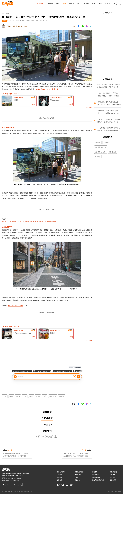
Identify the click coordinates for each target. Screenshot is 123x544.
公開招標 (112, 474)
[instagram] (71, 485)
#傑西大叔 (52, 396)
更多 (106, 3)
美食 (70, 3)
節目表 (76, 477)
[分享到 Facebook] (78, 26)
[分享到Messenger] (86, 26)
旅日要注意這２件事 (15, 305)
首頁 (3, 13)
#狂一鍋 (97, 142)
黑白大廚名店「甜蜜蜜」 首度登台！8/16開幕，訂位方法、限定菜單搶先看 (108, 85)
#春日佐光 (112, 152)
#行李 (38, 396)
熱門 (64, 3)
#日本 (4, 396)
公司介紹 (59, 474)
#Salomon (106, 142)
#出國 (11, 396)
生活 (100, 3)
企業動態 (59, 480)
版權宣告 (77, 480)
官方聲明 (112, 477)
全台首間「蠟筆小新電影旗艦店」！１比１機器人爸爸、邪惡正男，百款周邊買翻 (109, 111)
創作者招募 (78, 474)
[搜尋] (115, 3)
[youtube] (62, 485)
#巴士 (31, 396)
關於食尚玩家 (61, 472)
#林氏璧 (61, 396)
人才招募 (59, 477)
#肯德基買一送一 (100, 152)
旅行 (79, 3)
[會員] (120, 3)
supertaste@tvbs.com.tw (15, 476)
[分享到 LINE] (82, 26)
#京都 (24, 396)
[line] (67, 485)
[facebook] (58, 485)
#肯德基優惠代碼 (100, 147)
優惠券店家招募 (79, 472)
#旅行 (18, 396)
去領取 (33, 104)
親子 (93, 3)
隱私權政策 (95, 474)
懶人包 (86, 3)
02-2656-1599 (15, 480)
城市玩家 (39, 3)
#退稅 (44, 396)
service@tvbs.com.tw (14, 478)
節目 (57, 3)
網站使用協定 (96, 477)
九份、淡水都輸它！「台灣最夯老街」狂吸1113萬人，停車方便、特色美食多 (109, 94)
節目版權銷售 (114, 472)
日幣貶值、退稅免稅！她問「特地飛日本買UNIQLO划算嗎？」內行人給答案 (29, 221)
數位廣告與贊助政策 (98, 480)
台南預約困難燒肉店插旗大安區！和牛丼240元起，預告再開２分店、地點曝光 (109, 103)
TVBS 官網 (110, 491)
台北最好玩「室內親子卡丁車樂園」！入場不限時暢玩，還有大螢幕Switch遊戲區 (108, 129)
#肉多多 (97, 157)
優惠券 (50, 3)
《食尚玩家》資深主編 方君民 (16, 26)
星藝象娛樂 (113, 480)
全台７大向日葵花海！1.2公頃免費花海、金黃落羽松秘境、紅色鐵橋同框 (109, 120)
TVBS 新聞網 (118, 491)
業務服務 (94, 472)
